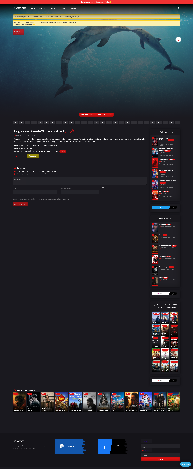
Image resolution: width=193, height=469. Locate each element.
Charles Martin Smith (29, 145)
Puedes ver (53, 8)
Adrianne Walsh (26, 151)
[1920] (160, 448)
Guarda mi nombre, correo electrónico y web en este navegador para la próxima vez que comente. (43, 199)
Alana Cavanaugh (39, 151)
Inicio (33, 8)
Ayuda (73, 8)
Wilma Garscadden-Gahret (47, 145)
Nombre (15, 188)
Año (145, 441)
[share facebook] (67, 131)
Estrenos (41, 8)
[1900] (160, 446)
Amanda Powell (53, 151)
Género (146, 450)
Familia (29, 148)
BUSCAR (160, 459)
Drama (23, 148)
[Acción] (160, 455)
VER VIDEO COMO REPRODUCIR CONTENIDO (96, 114)
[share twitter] (72, 131)
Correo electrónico (67, 188)
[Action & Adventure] (160, 457)
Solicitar (65, 8)
